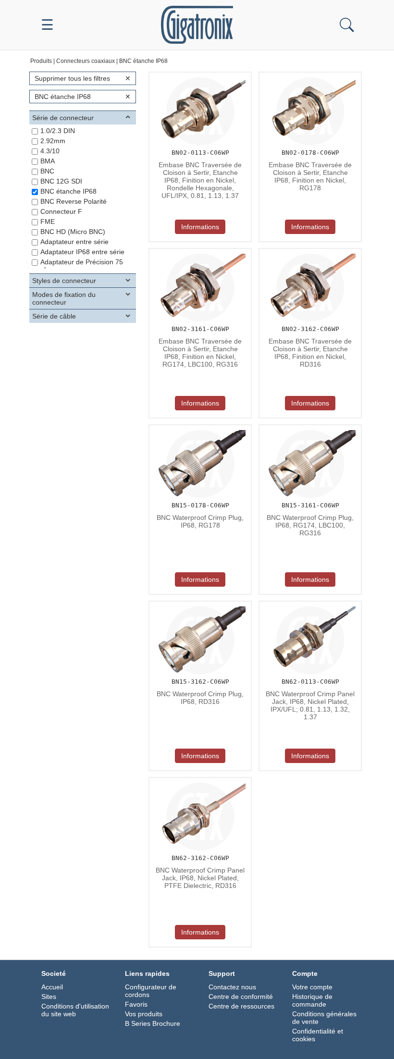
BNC (47, 171)
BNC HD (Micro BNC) (72, 231)
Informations (200, 227)
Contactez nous (232, 987)
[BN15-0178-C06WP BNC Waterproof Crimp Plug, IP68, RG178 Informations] (199, 428)
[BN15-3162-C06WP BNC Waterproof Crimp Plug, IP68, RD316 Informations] (199, 604)
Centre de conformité (241, 996)
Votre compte (312, 987)
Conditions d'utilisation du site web (75, 1010)
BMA (47, 161)
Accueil (52, 987)
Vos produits (143, 1014)
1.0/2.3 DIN (57, 131)
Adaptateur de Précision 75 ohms (81, 265)
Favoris (136, 1004)
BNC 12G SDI (61, 181)
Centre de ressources (241, 1006)
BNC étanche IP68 (68, 191)
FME (47, 221)
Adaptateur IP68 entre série (82, 252)
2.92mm (52, 141)
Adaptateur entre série (74, 242)
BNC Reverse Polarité (73, 201)
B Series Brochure (152, 1023)
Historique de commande (312, 1000)
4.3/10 (50, 151)
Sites (48, 996)
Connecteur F (61, 211)
